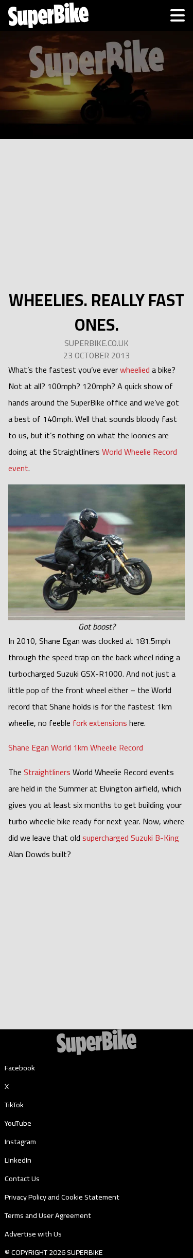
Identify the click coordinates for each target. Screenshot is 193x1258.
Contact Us (22, 1178)
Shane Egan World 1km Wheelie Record (75, 747)
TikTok (14, 1104)
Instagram (20, 1141)
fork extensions (100, 723)
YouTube (18, 1123)
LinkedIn (18, 1160)
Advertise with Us (33, 1234)
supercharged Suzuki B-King (130, 837)
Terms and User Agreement (48, 1215)
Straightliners (47, 772)
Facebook (20, 1067)
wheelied (135, 369)
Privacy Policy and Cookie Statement (62, 1197)
